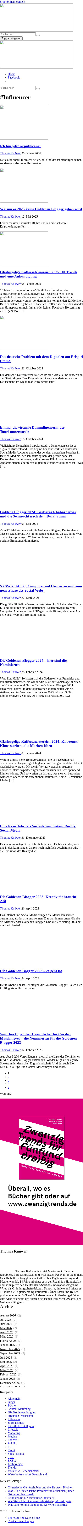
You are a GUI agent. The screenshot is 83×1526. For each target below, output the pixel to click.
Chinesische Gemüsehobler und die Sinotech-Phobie (40, 1487)
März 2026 (6, 1336)
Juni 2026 (6, 1323)
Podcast (12, 1440)
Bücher (12, 1405)
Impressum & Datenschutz (24, 1517)
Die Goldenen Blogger (22, 1412)
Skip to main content (12, 1)
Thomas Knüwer (10, 153)
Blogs (11, 1402)
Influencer (14, 1419)
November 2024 (10, 1387)
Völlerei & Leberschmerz (23, 1471)
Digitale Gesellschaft (20, 1415)
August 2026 (8, 1315)
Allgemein (14, 1398)
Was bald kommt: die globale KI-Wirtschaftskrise (37, 1504)
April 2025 (6, 1366)
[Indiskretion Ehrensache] (36, 30)
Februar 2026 (8, 1340)
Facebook (14, 77)
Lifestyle (13, 1429)
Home (11, 74)
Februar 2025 (8, 1374)
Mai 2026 (6, 1328)
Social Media (16, 1453)
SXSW (12, 1460)
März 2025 (6, 1370)
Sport (11, 1457)
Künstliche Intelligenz (21, 1426)
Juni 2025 (6, 1357)
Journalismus (16, 1422)
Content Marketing (19, 1409)
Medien (12, 1436)
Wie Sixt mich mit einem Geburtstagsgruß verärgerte (39, 1501)
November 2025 (10, 1349)
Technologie (15, 1464)
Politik (12, 1443)
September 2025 (10, 1353)
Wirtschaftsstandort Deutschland (27, 1474)
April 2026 (6, 1332)
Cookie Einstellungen (21, 1521)
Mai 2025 (6, 1361)
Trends (12, 1467)
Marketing (14, 1433)
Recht (11, 1450)
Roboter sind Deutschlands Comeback (31, 1497)
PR (10, 1446)
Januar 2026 (7, 1345)
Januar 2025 (7, 1378)
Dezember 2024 (9, 1382)
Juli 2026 (5, 1319)
